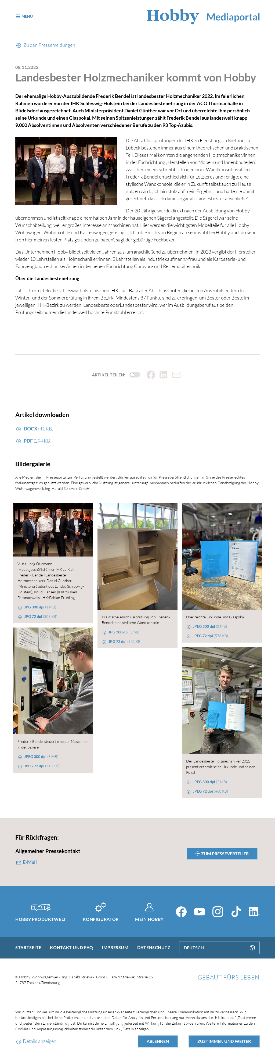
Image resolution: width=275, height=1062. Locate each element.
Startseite (28, 947)
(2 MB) (124, 632)
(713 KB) (41, 766)
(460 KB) (210, 791)
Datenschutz (154, 947)
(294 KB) (38, 441)
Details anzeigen (39, 1041)
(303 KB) (40, 616)
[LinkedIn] (254, 911)
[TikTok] (236, 911)
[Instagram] (217, 911)
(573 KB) (210, 635)
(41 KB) (38, 429)
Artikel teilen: (108, 375)
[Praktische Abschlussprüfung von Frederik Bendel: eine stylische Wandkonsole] (137, 556)
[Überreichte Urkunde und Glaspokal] (222, 556)
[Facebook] (181, 911)
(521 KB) (125, 641)
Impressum (115, 947)
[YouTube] (199, 911)
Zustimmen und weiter (224, 1041)
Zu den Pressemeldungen (49, 45)
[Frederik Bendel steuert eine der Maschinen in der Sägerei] (53, 681)
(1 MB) (40, 607)
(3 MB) (41, 756)
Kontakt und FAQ (71, 947)
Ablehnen (158, 1041)
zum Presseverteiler (225, 853)
